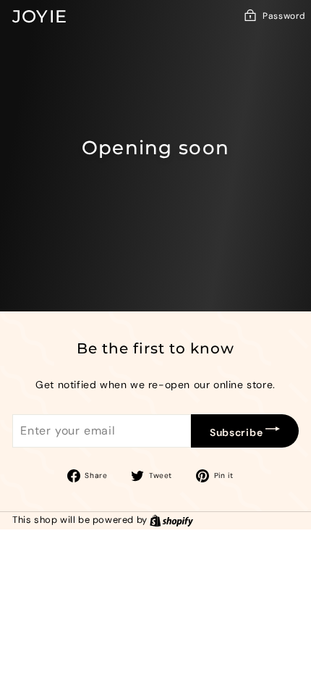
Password (284, 16)
